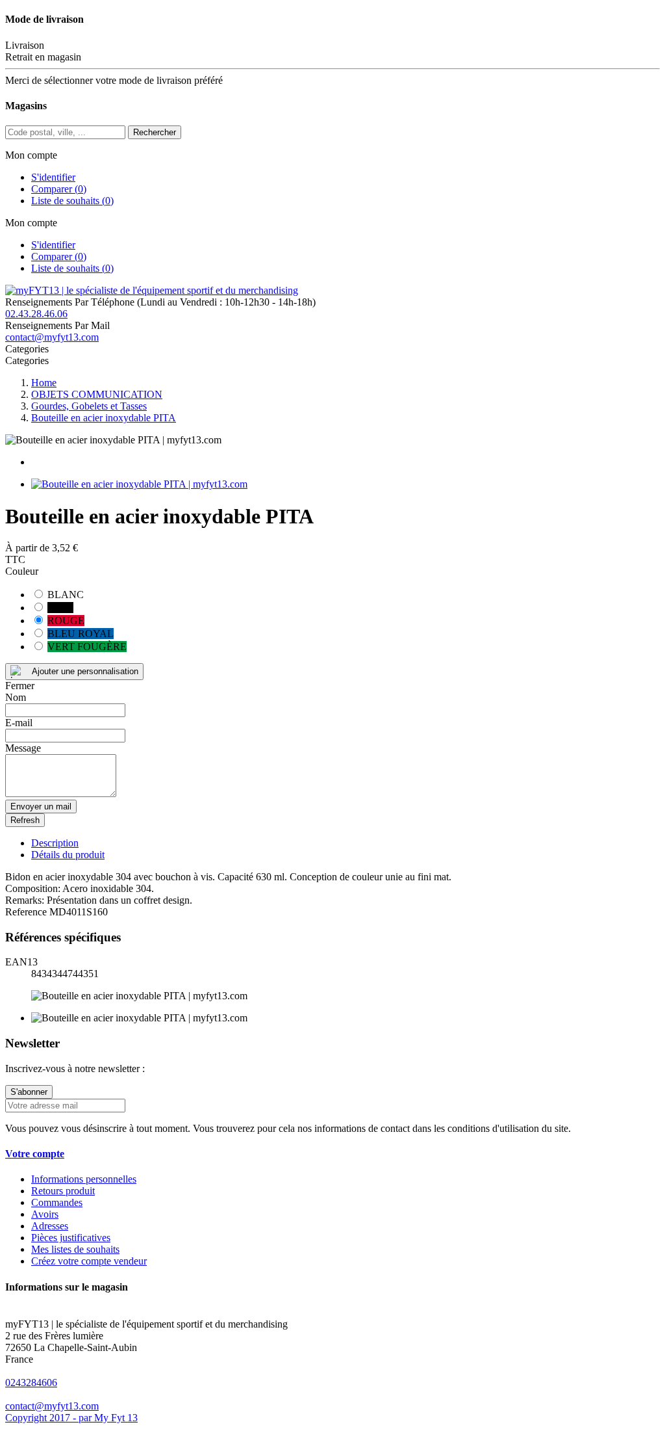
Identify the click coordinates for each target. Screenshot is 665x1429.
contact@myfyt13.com (52, 337)
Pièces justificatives (70, 1237)
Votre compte (34, 1153)
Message (23, 748)
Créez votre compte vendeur (89, 1260)
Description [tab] (55, 842)
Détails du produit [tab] (68, 854)
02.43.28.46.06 (36, 313)
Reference (27, 911)
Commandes (56, 1202)
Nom (15, 697)
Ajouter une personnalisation (85, 671)
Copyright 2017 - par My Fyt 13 (71, 1417)
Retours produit (63, 1190)
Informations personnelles (83, 1179)
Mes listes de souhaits (75, 1249)
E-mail (18, 722)
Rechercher (154, 132)
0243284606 (31, 1382)
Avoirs (44, 1214)
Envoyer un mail (40, 806)
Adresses (49, 1225)
